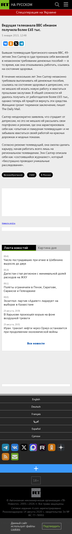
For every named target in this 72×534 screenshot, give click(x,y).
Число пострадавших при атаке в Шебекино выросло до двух (33, 261)
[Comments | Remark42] (36, 202)
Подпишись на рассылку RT (14, 456)
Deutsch (36, 406)
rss (5, 456)
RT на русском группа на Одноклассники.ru (51, 447)
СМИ (32, 174)
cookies (15, 529)
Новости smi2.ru (8, 223)
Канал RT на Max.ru (33, 447)
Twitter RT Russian (24, 447)
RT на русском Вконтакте (14, 447)
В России (46, 174)
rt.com (35, 508)
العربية (36, 421)
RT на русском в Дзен (61, 447)
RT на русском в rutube (42, 447)
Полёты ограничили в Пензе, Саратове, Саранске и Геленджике (30, 289)
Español (36, 428)
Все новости (36, 343)
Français (36, 414)
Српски (36, 436)
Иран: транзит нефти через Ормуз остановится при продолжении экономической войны (35, 330)
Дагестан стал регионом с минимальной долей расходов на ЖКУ (35, 275)
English (36, 399)
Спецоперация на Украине (36, 12)
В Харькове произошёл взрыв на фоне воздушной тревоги (29, 316)
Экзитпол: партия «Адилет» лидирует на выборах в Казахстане (31, 302)
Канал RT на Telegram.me (5, 447)
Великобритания (13, 174)
